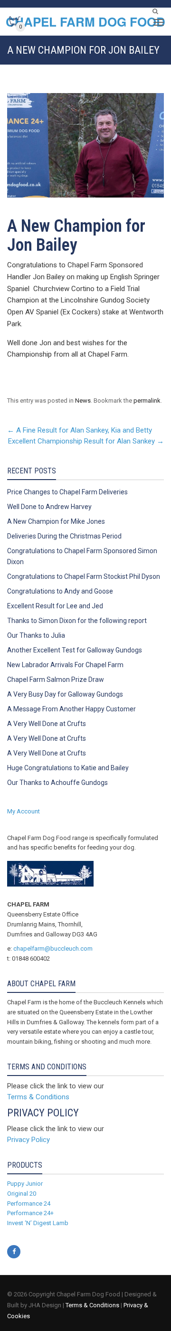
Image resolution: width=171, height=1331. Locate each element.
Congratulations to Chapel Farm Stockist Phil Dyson (83, 576)
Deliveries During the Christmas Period (64, 536)
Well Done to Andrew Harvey (49, 506)
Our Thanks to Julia (36, 635)
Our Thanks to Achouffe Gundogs (57, 782)
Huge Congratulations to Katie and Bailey (68, 768)
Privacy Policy (28, 1139)
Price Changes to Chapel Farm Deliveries (67, 492)
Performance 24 (28, 1203)
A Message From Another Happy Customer (71, 709)
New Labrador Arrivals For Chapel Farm (65, 665)
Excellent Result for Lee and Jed (55, 606)
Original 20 (21, 1193)
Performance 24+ (30, 1213)
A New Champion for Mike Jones (56, 521)
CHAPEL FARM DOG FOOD (85, 21)
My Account (23, 811)
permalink (147, 400)
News (83, 400)
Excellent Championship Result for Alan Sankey (86, 441)
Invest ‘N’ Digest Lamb (37, 1223)
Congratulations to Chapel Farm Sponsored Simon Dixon (82, 556)
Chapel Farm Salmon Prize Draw (55, 679)
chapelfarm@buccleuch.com (53, 948)
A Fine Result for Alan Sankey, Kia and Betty (79, 430)
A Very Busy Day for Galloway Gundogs (65, 694)
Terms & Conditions (38, 1097)
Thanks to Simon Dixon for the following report (77, 620)
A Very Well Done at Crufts (46, 723)
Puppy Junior (25, 1183)
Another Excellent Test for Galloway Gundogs (74, 650)
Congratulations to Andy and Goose (60, 591)
